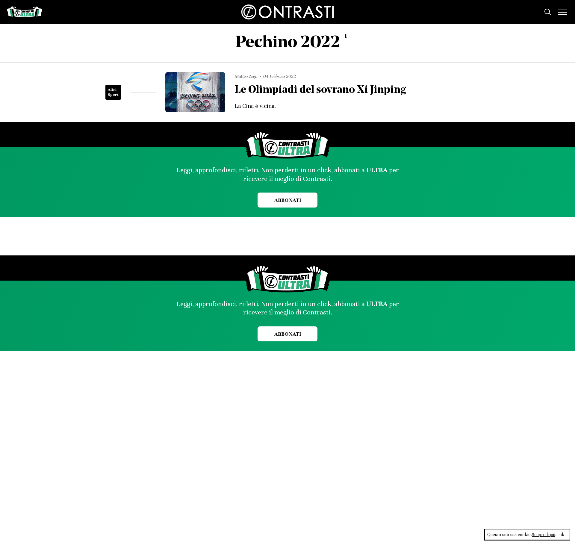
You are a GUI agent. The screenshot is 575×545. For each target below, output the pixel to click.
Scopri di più (543, 534)
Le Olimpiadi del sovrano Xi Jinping (320, 90)
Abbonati (287, 200)
